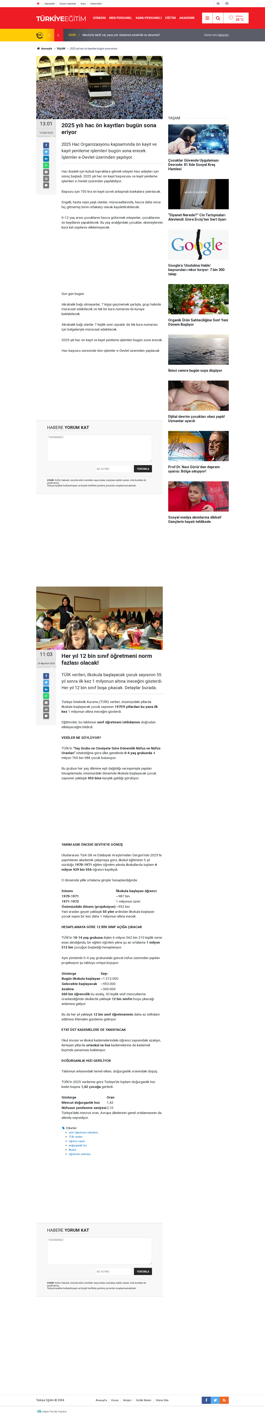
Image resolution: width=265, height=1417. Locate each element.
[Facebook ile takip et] (206, 1400)
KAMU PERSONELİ (149, 18)
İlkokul (72, 1149)
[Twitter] (46, 152)
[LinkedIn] (46, 159)
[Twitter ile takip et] (215, 1400)
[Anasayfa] (38, 3)
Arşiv (83, 3)
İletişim (127, 1400)
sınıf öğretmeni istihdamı (83, 1132)
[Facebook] (46, 145)
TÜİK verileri (76, 1136)
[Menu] (207, 18)
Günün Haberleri (67, 3)
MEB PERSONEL (120, 18)
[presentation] (49, 35)
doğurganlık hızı (78, 1145)
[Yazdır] (46, 179)
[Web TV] (218, 3)
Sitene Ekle (96, 3)
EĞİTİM (170, 18)
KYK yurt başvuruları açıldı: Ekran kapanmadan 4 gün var (116, 35)
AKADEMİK (187, 18)
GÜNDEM (99, 18)
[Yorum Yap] (46, 185)
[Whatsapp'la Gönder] (46, 165)
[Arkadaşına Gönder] (46, 172)
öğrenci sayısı (77, 1141)
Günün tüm (216, 35)
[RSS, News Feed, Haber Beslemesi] (224, 1400)
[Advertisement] (112, 261)
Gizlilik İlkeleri (143, 1400)
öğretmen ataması (79, 1154)
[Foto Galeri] (227, 3)
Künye (115, 1400)
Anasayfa (101, 1400)
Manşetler (50, 3)
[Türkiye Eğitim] (61, 17)
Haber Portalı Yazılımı (54, 1411)
